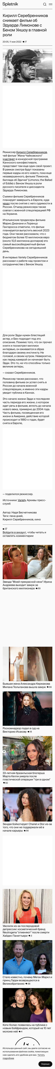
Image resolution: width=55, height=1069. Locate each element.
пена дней (16, 516)
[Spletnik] (10, 4)
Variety (22, 500)
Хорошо (45, 1064)
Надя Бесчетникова (24, 512)
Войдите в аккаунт (14, 532)
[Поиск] (44, 4)
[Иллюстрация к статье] (27, 66)
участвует (9, 159)
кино (38, 519)
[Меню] (50, 4)
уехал (6, 203)
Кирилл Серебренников (31, 152)
